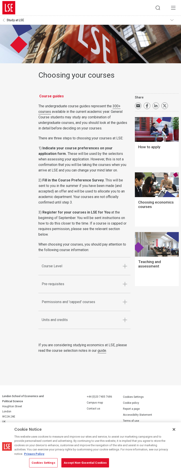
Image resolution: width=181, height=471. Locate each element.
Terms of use (131, 420)
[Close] (174, 429)
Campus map (95, 402)
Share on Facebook (147, 105)
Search (158, 7)
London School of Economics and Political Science (8, 7)
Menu (173, 7)
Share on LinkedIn (156, 105)
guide (102, 350)
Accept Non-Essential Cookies (85, 462)
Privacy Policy (34, 454)
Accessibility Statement (137, 414)
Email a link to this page (138, 105)
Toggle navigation (174, 20)
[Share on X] (164, 105)
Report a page (131, 408)
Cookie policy (131, 402)
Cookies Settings (133, 396)
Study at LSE (15, 20)
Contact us (93, 408)
